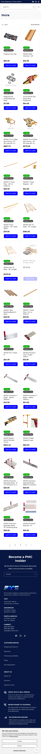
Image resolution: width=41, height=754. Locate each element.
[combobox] (18, 7)
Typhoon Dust (9, 685)
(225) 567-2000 (9, 627)
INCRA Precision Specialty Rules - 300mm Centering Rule (30, 483)
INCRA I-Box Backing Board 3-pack (10, 312)
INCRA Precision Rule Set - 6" (29, 524)
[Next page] (31, 545)
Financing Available (11, 656)
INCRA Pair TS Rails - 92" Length (10, 268)
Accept (19, 741)
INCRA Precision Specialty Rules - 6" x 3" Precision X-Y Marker (11, 483)
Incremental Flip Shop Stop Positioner (29, 98)
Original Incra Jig (10, 54)
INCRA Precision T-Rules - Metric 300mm (11, 397)
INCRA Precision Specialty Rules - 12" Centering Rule (10, 525)
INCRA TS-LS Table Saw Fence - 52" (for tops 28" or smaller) (11, 141)
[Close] (38, 7)
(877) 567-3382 (9, 629)
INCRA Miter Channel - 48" (28, 55)
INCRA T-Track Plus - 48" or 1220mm (9, 184)
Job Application (9, 665)
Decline (19, 746)
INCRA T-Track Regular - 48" (28, 183)
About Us (7, 676)
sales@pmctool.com (11, 631)
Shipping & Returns (11, 647)
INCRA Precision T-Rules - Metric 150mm (30, 397)
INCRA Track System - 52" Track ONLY (10, 227)
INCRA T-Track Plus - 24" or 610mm (28, 312)
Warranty (7, 651)
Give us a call (12, 695)
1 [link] (9, 545)
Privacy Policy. (13, 736)
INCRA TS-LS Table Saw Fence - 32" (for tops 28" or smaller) (30, 141)
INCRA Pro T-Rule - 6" (11, 354)
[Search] (31, 7)
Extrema (7, 680)
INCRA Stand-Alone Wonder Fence (9, 440)
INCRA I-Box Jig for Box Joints (29, 261)
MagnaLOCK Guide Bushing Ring (9, 98)
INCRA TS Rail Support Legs (28, 439)
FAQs (6, 660)
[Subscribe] (35, 574)
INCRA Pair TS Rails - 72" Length (29, 226)
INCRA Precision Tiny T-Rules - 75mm (29, 355)
